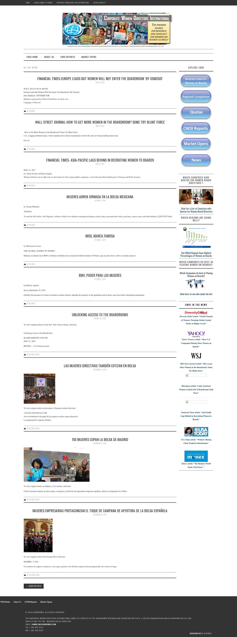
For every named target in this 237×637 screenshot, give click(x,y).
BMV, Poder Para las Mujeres (100, 275)
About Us (49, 57)
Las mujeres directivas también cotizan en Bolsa (100, 365)
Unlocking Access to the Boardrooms (100, 314)
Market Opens (88, 57)
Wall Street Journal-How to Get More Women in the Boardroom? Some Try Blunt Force (100, 122)
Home (28, 2)
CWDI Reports (67, 57)
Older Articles (34, 586)
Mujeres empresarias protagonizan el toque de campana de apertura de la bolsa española (100, 510)
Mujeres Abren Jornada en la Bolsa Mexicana (100, 196)
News (37, 354)
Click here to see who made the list (196, 294)
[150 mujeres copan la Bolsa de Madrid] (100, 464)
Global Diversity (99, 2)
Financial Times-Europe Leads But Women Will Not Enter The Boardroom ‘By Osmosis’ (100, 78)
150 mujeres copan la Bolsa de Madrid (100, 439)
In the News (31, 111)
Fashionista (195, 633)
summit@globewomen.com (44, 624)
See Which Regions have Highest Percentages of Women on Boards (196, 254)
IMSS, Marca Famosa (100, 235)
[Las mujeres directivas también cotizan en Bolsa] (100, 389)
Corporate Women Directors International (73, 2)
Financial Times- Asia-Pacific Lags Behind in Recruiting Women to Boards (100, 160)
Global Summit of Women (43, 2)
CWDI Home (32, 57)
